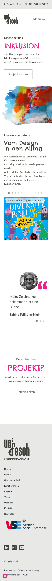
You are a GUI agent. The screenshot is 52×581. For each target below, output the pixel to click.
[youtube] (21, 547)
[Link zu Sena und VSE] (26, 524)
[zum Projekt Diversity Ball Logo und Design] (26, 218)
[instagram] (14, 547)
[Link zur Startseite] (26, 449)
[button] (9, 193)
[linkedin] (6, 547)
